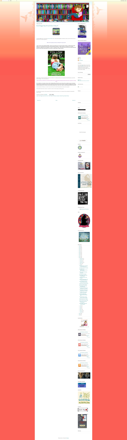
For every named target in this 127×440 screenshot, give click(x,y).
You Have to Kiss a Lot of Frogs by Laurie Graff (83, 292)
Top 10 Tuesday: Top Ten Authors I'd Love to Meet (83, 297)
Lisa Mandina (81, 60)
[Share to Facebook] (52, 94)
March (81, 309)
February (81, 310)
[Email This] (49, 94)
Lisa (81, 116)
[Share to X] (51, 94)
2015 (80, 252)
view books (88, 120)
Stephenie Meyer (66, 95)
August (81, 263)
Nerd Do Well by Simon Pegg (83, 300)
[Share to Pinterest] (53, 94)
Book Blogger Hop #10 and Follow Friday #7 (83, 275)
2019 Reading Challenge (84, 331)
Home (56, 100)
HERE (82, 65)
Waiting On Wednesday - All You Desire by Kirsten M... (83, 280)
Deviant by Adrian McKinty (83, 284)
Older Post (73, 100)
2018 (80, 248)
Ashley (80, 58)
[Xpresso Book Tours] (85, 187)
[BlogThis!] (50, 94)
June (80, 305)
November (81, 259)
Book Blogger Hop (41, 95)
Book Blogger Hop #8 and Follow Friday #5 (83, 304)
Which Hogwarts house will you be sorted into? (83, 80)
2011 (80, 257)
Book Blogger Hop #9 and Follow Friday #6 (83, 286)
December (81, 258)
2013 (80, 254)
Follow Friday (50, 95)
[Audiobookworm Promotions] (84, 209)
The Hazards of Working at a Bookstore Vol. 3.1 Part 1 (83, 290)
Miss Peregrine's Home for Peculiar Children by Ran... (83, 282)
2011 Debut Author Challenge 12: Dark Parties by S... (83, 266)
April (80, 308)
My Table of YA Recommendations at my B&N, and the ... (83, 270)
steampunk (57, 95)
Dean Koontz (46, 95)
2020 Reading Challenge (84, 115)
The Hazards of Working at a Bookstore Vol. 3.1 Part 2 (83, 288)
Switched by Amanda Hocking (83, 283)
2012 (80, 256)
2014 (80, 253)
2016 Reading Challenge (84, 362)
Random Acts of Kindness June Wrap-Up (83, 302)
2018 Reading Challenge (84, 342)
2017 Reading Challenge (84, 352)
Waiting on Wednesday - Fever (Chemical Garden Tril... (83, 295)
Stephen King (62, 95)
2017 (80, 249)
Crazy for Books (50, 38)
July (80, 264)
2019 (80, 247)
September (81, 262)
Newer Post (39, 100)
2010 (80, 313)
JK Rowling (54, 95)
